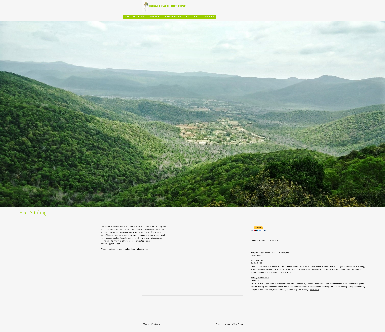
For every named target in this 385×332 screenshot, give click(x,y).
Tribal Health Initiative (167, 6)
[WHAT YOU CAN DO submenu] (183, 16)
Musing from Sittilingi (260, 278)
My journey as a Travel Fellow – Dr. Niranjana (270, 253)
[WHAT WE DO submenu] (162, 16)
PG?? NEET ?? (257, 260)
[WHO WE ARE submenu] (146, 16)
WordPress (238, 324)
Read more (286, 272)
